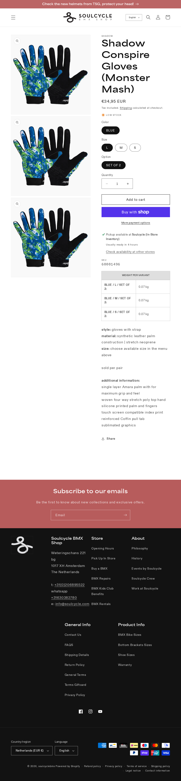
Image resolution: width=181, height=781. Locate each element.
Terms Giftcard (75, 685)
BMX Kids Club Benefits (102, 591)
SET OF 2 (113, 165)
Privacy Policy (75, 695)
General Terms (75, 675)
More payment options (135, 222)
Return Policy (75, 665)
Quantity (107, 175)
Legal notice (133, 770)
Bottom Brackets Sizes (135, 645)
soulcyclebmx (46, 766)
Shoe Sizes (126, 655)
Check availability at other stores (130, 252)
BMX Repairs (101, 578)
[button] (13, 17)
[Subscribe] (125, 515)
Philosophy (140, 548)
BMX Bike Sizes (129, 635)
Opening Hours (102, 548)
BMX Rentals (101, 604)
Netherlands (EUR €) (30, 750)
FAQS (69, 645)
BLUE (110, 130)
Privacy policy (113, 766)
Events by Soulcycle (147, 568)
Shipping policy (160, 766)
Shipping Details (77, 655)
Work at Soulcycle (145, 588)
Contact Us (73, 635)
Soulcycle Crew (143, 578)
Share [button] (111, 439)
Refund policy (92, 766)
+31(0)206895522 (70, 584)
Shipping (126, 107)
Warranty (125, 665)
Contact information (157, 770)
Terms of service (137, 766)
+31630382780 (64, 597)
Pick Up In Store (103, 558)
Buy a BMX (99, 568)
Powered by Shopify (68, 766)
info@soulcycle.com (72, 603)
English (132, 17)
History (137, 558)
